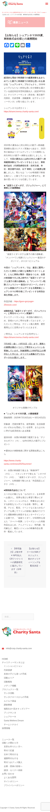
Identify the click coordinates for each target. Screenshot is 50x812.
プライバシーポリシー (14, 785)
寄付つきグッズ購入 (13, 762)
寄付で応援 (9, 750)
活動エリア (9, 678)
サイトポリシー (11, 781)
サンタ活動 (9, 693)
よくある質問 (10, 777)
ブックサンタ (10, 713)
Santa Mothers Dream (14, 720)
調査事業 (8, 705)
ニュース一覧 (8, 739)
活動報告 (8, 682)
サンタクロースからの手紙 (16, 697)
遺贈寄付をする (11, 758)
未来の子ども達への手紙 (15, 674)
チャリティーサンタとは (13, 662)
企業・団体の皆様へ (13, 766)
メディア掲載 (10, 686)
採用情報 (6, 728)
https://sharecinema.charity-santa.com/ (21, 111)
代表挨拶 (8, 670)
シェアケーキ (10, 717)
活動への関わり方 (10, 743)
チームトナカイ (11, 724)
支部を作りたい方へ (13, 746)
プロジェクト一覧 (10, 689)
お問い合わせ (8, 774)
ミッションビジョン (13, 666)
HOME (5, 659)
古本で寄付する (11, 754)
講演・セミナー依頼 (13, 770)
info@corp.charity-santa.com (19, 648)
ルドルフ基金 (10, 701)
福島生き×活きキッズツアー (17, 709)
